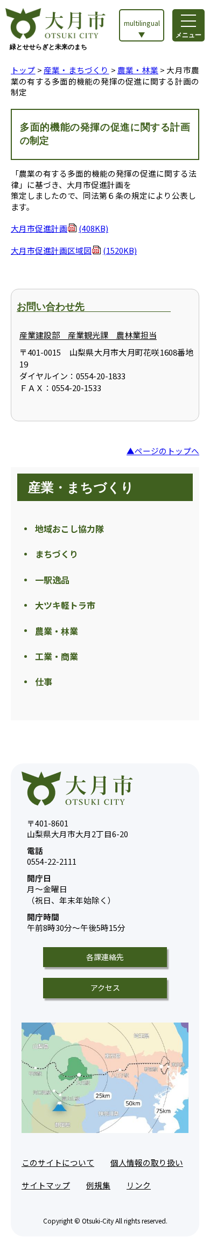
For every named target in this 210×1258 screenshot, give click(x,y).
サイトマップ (46, 1185)
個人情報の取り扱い (146, 1162)
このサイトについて (58, 1162)
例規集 (98, 1185)
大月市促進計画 (59, 228)
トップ (23, 69)
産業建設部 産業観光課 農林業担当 (88, 334)
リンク (139, 1185)
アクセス (105, 987)
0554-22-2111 (51, 856)
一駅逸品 (52, 579)
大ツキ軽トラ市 (65, 605)
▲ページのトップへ (163, 450)
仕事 (43, 681)
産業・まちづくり (76, 69)
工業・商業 (56, 656)
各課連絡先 (105, 956)
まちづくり (56, 553)
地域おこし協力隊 (69, 528)
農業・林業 (137, 69)
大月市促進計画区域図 (74, 250)
